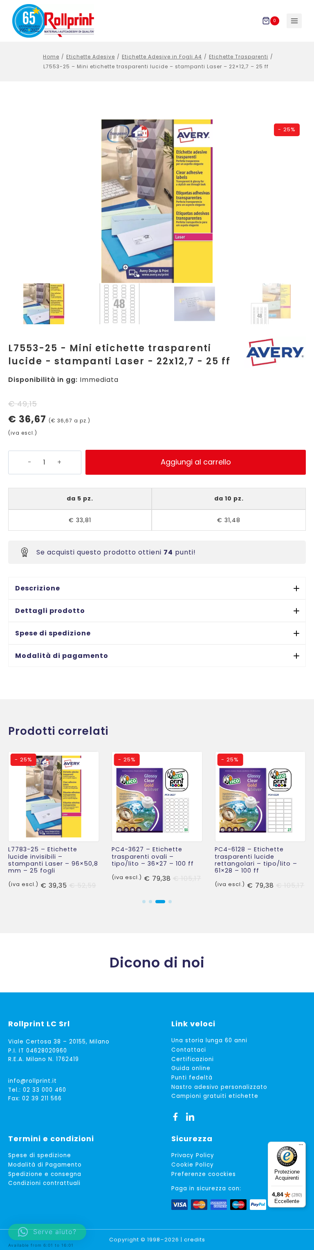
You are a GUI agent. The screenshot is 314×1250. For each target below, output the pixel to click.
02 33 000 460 (44, 1090)
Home (51, 56)
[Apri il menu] (294, 21)
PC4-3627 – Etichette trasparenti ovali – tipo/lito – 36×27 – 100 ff (153, 856)
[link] (53, 821)
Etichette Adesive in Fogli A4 (162, 56)
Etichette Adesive (90, 56)
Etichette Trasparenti (238, 56)
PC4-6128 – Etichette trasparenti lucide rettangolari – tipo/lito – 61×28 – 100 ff (256, 860)
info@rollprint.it (32, 1081)
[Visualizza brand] (275, 352)
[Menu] (301, 1146)
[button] (157, 588)
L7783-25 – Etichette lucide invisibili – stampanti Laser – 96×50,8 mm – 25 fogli (53, 860)
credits (194, 1239)
